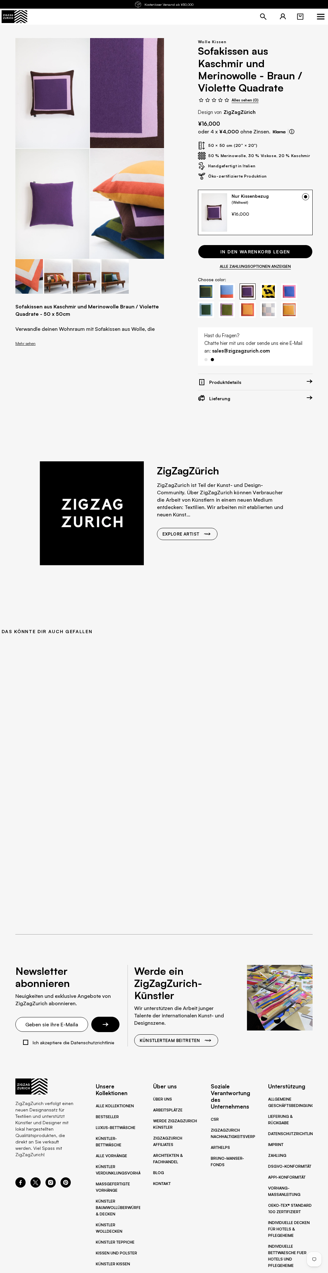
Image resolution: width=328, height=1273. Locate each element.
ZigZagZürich (240, 112)
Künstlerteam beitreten (170, 1040)
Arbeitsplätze (168, 1110)
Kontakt (162, 1183)
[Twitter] (35, 1186)
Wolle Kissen (212, 41)
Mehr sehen (25, 343)
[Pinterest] (66, 1186)
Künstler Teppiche (115, 1242)
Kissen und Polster (116, 1253)
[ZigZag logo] (14, 16)
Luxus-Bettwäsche (115, 1127)
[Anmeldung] (283, 16)
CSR (215, 1119)
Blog (158, 1172)
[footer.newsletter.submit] (105, 1024)
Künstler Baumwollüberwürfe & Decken (118, 1207)
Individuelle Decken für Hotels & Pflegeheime (289, 1229)
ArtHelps (220, 1147)
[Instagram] (50, 1186)
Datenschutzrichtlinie (292, 1133)
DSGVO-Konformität (289, 1166)
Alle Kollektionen (115, 1105)
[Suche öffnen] (263, 16)
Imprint (275, 1144)
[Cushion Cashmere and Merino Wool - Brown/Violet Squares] (52, 93)
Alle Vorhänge (111, 1155)
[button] (300, 16)
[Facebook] (20, 1186)
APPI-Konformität (287, 1177)
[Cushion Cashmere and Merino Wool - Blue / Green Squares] (127, 204)
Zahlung (277, 1155)
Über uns (162, 1099)
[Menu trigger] (320, 16)
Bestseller (107, 1116)
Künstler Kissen (113, 1263)
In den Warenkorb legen (255, 251)
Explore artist (180, 541)
